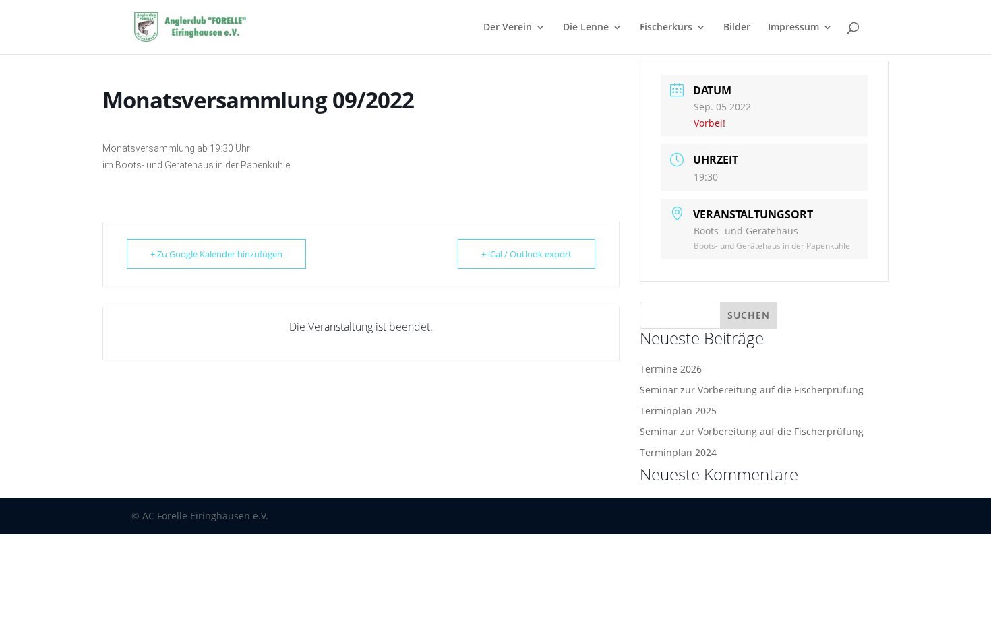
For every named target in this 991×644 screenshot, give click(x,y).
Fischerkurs (666, 27)
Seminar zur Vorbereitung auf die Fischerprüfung (752, 389)
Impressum (793, 27)
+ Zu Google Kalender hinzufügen (216, 254)
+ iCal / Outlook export (526, 254)
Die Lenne (586, 27)
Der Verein (507, 27)
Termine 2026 (671, 368)
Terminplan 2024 (678, 452)
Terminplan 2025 (678, 410)
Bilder (736, 27)
